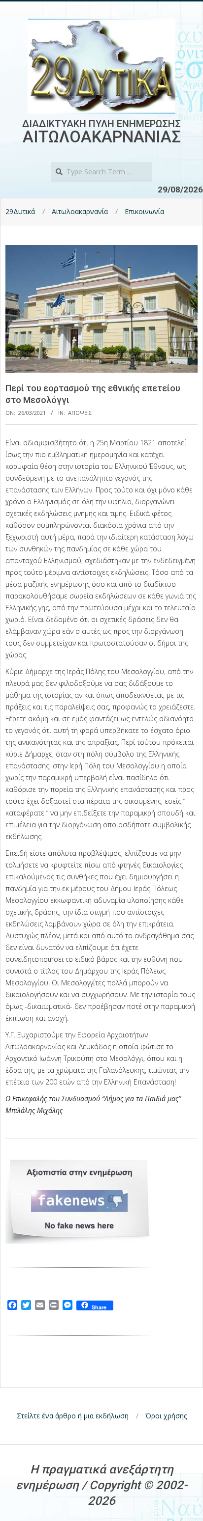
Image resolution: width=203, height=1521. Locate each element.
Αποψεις (80, 412)
